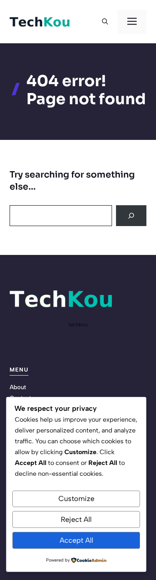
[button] (105, 22)
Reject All (76, 519)
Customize (76, 498)
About (18, 387)
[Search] (131, 215)
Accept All (76, 540)
